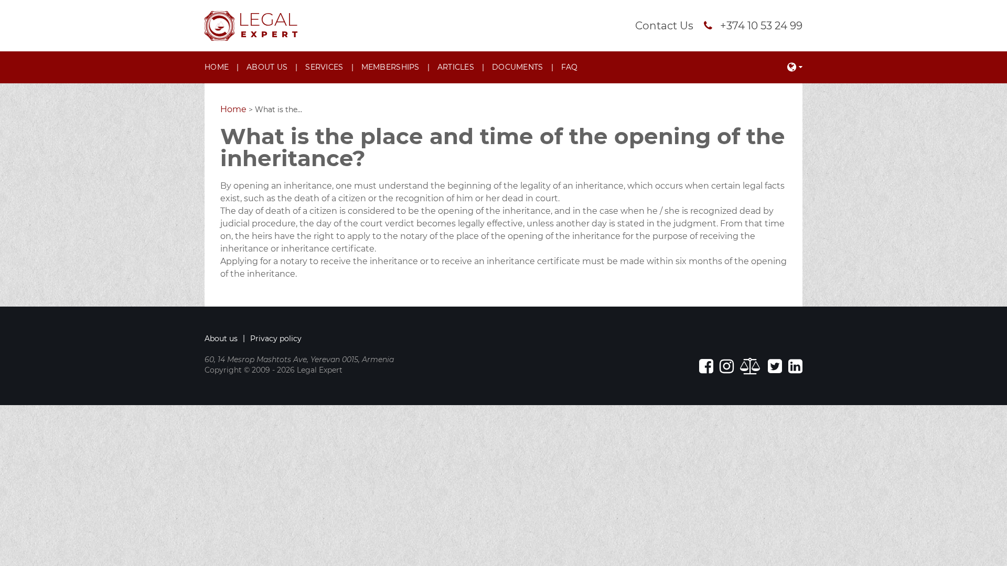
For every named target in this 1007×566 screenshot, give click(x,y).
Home (217, 67)
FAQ (569, 67)
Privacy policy (276, 338)
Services (324, 67)
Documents (517, 67)
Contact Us (664, 25)
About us (267, 67)
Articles (455, 67)
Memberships (390, 67)
